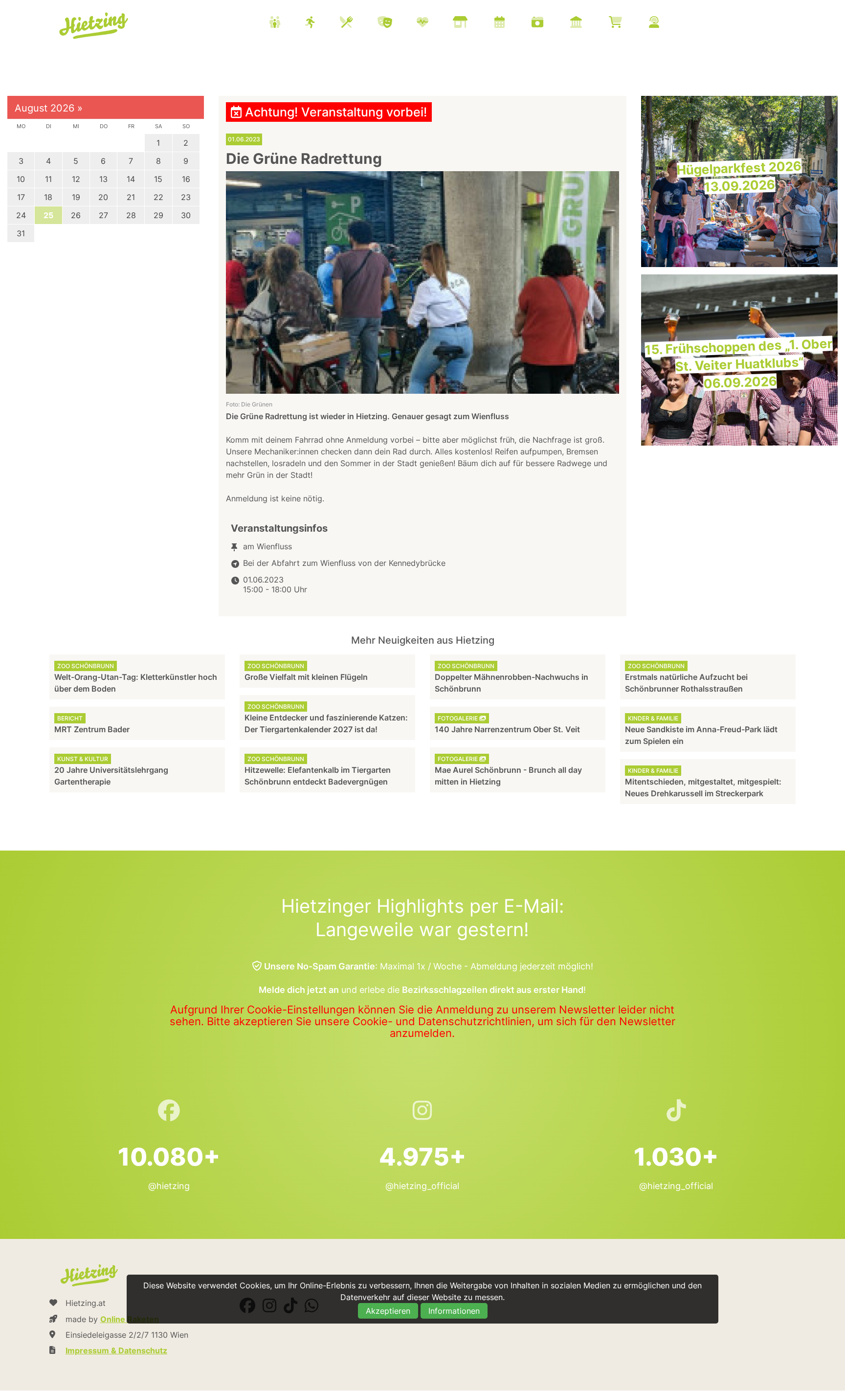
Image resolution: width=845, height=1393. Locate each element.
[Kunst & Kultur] (397, 23)
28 (131, 215)
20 (103, 197)
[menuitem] (476, 23)
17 (21, 197)
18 (48, 197)
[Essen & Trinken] (359, 23)
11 (48, 179)
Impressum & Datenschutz (116, 1350)
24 (21, 215)
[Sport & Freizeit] (322, 23)
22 (158, 197)
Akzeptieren (388, 1311)
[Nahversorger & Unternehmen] (472, 23)
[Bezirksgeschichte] (588, 23)
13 (103, 179)
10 (21, 179)
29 (158, 215)
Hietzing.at (95, 26)
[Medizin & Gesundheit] (435, 23)
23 (186, 197)
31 (21, 233)
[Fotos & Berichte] (550, 23)
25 (48, 215)
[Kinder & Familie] (287, 23)
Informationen (454, 1311)
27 (103, 215)
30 (186, 215)
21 (131, 197)
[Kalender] (511, 23)
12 (76, 179)
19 (76, 197)
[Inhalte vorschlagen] (666, 23)
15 (158, 179)
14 (131, 179)
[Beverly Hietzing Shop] (627, 23)
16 (186, 179)
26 (76, 215)
